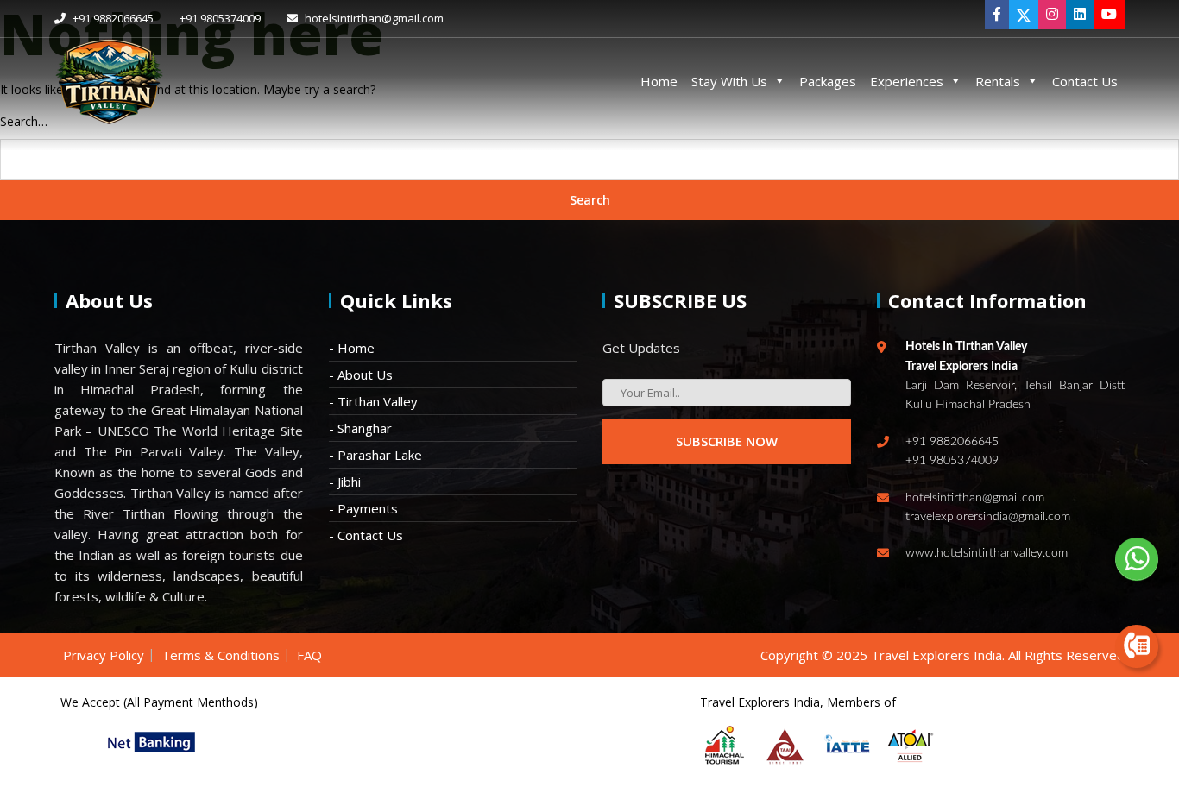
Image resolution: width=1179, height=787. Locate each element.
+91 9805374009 (220, 18)
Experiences (906, 81)
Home (659, 81)
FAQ (309, 655)
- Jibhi (345, 481)
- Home (352, 347)
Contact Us (1085, 81)
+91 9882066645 (112, 18)
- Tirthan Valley (373, 401)
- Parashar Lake (375, 454)
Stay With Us (729, 81)
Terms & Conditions (220, 655)
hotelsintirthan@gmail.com (373, 18)
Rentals (997, 81)
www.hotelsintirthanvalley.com (986, 553)
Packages (827, 81)
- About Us (361, 374)
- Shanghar (360, 428)
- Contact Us (366, 535)
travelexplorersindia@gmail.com (987, 517)
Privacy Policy (103, 655)
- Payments (363, 508)
